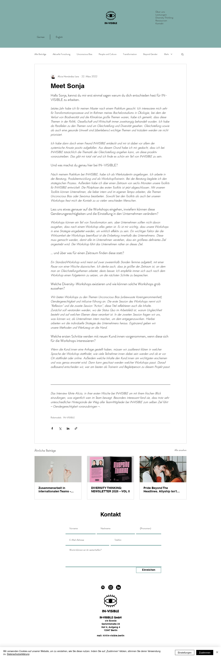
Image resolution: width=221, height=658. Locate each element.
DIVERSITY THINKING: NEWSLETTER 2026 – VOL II (110, 489)
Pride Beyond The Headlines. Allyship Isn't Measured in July (160, 489)
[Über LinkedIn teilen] (68, 428)
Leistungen (161, 14)
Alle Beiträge (40, 54)
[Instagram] (110, 587)
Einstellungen (185, 652)
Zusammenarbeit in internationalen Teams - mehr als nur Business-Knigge (55, 489)
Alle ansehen (181, 450)
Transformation (130, 54)
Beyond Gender (150, 54)
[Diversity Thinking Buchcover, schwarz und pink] (110, 469)
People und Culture (107, 54)
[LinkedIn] (118, 587)
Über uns (160, 11)
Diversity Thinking (164, 17)
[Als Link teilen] (75, 428)
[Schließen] (217, 652)
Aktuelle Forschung (61, 54)
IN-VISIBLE (69, 417)
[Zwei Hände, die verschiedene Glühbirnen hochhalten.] (58, 469)
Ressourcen (161, 20)
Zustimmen (204, 652)
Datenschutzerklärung (18, 654)
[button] (182, 54)
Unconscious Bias (84, 54)
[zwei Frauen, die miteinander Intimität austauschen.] (163, 469)
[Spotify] (102, 587)
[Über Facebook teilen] (52, 428)
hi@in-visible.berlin (113, 635)
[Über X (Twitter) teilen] (60, 428)
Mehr (166, 54)
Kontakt (159, 23)
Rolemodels (56, 417)
